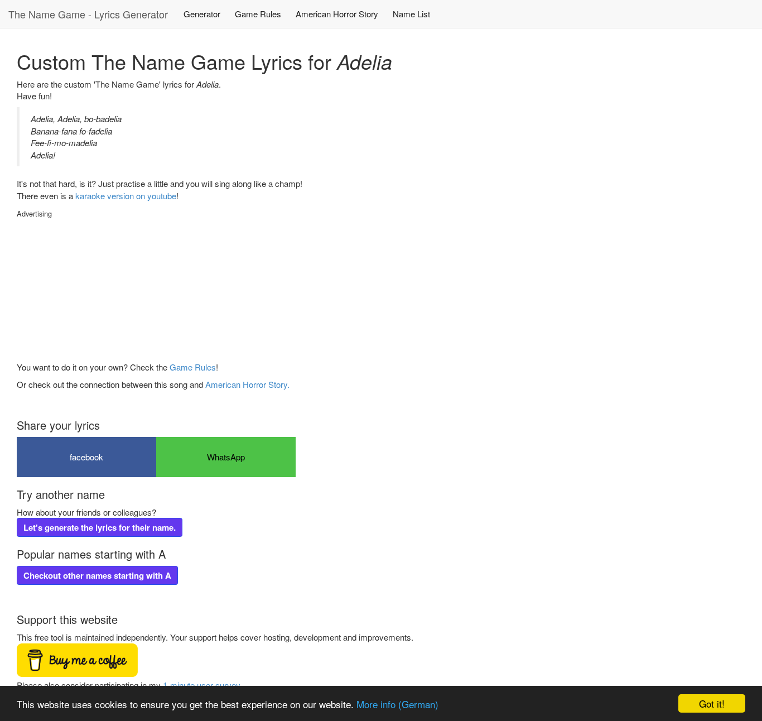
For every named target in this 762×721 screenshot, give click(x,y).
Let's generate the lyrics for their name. (99, 527)
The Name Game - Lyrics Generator (88, 14)
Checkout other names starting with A (97, 575)
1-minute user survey (201, 685)
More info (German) (397, 704)
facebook (86, 457)
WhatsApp (226, 457)
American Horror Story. (247, 384)
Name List (411, 14)
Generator (202, 14)
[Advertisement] (100, 288)
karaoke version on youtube (125, 195)
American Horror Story (337, 14)
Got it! (712, 703)
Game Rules (258, 14)
